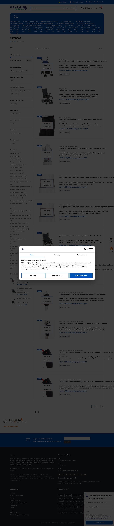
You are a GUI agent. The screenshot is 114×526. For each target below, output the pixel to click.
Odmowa (33, 275)
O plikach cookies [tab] (82, 254)
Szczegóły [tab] (57, 254)
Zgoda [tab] (32, 254)
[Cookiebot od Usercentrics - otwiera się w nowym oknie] (85, 249)
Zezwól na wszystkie (81, 275)
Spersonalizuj (56, 275)
